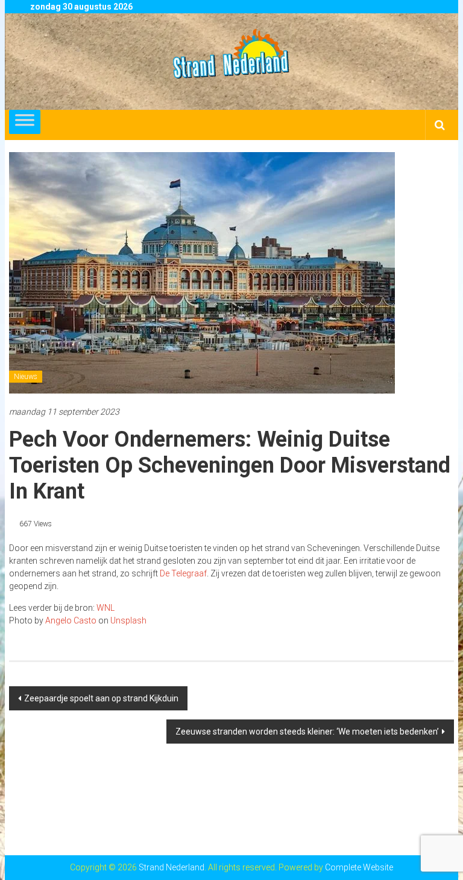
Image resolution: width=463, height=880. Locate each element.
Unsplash (128, 620)
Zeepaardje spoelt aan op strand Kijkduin (101, 698)
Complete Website (359, 867)
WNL (105, 608)
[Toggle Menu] (24, 122)
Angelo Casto (70, 620)
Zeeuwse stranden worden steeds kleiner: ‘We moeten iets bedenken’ (307, 731)
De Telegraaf (183, 573)
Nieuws (25, 376)
